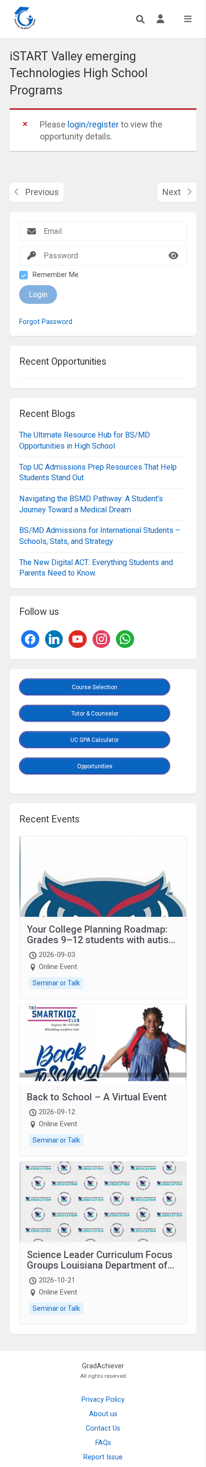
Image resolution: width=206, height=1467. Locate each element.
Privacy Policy (103, 1400)
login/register (93, 124)
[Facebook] (30, 638)
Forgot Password (45, 322)
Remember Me (56, 275)
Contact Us (103, 1428)
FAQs (103, 1443)
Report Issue (103, 1457)
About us (103, 1414)
